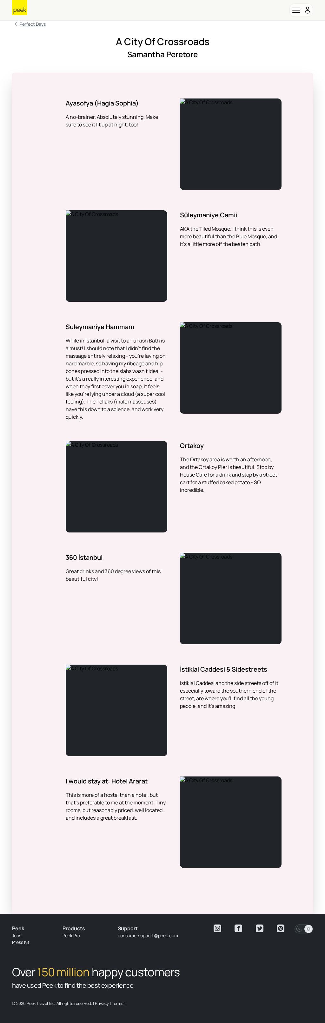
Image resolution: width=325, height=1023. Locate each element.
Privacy (102, 1003)
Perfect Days (33, 24)
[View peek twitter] (259, 928)
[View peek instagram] (217, 928)
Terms (117, 1003)
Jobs (16, 935)
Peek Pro (71, 935)
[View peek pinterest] (280, 928)
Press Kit (21, 942)
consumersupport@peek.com (148, 935)
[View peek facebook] (238, 928)
